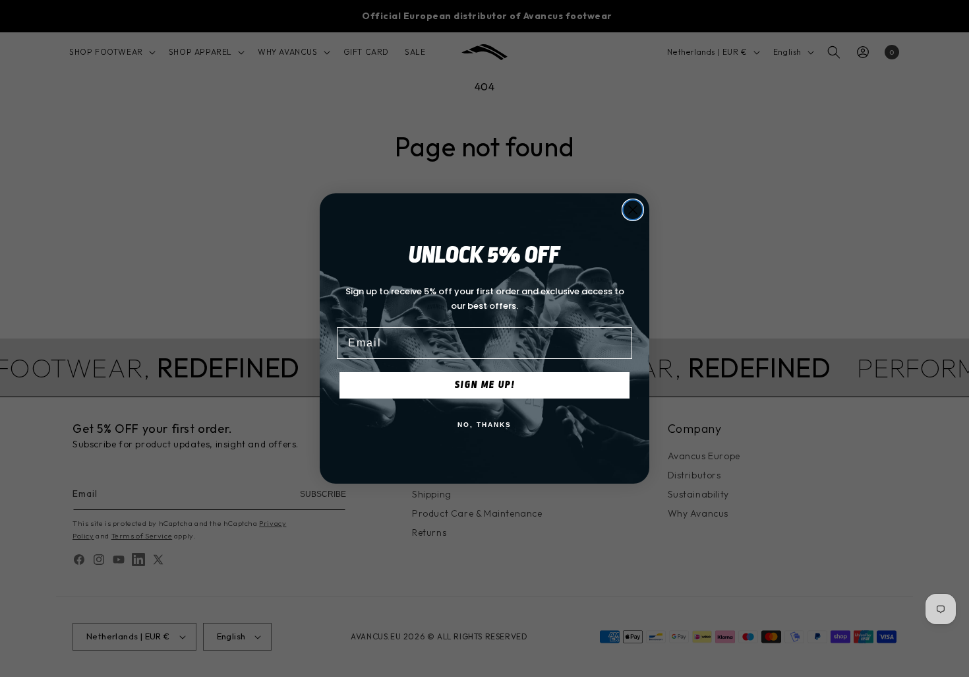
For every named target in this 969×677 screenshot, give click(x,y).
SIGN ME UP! (485, 385)
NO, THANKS (484, 424)
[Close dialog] (633, 210)
